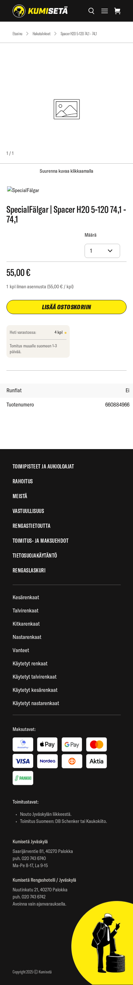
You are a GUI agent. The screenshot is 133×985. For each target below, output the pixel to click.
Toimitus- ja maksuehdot (41, 540)
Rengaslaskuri (29, 570)
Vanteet (21, 650)
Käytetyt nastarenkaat (36, 703)
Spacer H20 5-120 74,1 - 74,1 (79, 33)
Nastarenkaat (27, 636)
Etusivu (17, 33)
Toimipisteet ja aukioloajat (43, 466)
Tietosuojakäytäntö (35, 555)
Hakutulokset (41, 33)
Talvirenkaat (25, 610)
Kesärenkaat (26, 597)
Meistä (20, 496)
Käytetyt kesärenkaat (35, 689)
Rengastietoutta (32, 525)
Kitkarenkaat (26, 623)
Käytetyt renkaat (30, 663)
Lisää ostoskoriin (66, 307)
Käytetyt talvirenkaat (34, 676)
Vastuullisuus (28, 511)
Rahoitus (23, 481)
